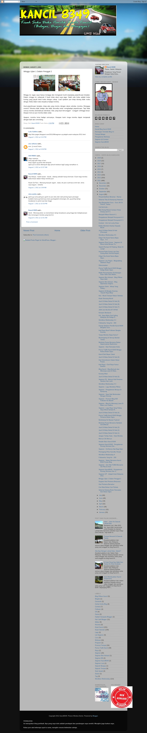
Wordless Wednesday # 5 (107, 235)
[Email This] (60, 123)
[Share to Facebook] (66, 123)
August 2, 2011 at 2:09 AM (37, 187)
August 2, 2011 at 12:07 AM (37, 167)
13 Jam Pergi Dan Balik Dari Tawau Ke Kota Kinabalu (113, 563)
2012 (99, 177)
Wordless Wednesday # (107, 454)
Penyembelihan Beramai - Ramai (110, 197)
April (101, 504)
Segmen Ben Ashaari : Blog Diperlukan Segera (108, 282)
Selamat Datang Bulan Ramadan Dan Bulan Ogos (110, 491)
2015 (99, 169)
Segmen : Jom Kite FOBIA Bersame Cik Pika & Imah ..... (111, 465)
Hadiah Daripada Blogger (103, 617)
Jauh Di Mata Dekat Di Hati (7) (109, 307)
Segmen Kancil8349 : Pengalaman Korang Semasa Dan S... (110, 470)
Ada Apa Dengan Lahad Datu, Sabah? (108, 551)
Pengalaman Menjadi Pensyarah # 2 (111, 217)
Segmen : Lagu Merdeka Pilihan (110, 387)
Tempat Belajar (100, 134)
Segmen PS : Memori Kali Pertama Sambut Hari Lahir (110, 380)
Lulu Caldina (33, 131)
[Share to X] (64, 123)
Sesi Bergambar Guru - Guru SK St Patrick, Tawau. (111, 203)
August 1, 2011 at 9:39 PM (37, 149)
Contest (97, 606)
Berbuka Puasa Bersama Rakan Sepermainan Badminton (110, 343)
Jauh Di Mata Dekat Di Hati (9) (109, 301)
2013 (99, 175)
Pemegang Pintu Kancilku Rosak (110, 452)
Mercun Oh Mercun (105, 439)
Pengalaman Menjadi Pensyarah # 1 (111, 220)
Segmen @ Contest (101, 139)
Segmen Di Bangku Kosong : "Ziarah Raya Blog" (108, 292)
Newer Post (28, 230)
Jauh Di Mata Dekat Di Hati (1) (109, 433)
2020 (99, 158)
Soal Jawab (99, 671)
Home (57, 230)
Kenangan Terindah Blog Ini (104, 132)
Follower (98, 609)
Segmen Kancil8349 (102, 142)
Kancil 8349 (32, 174)
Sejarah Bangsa (100, 666)
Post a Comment (32, 222)
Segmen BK (99, 658)
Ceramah (98, 601)
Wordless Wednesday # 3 (107, 384)
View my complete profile (103, 77)
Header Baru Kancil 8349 (107, 441)
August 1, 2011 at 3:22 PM (37, 137)
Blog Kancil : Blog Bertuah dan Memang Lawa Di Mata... (109, 370)
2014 (99, 172)
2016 (99, 166)
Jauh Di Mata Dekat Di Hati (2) (109, 430)
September (103, 191)
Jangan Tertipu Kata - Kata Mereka (111, 436)
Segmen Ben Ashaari (102, 655)
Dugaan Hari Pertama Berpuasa (110, 481)
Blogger (95, 716)
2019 (99, 161)
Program (98, 643)
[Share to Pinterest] (68, 123)
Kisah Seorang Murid (106, 298)
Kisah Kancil (99, 627)
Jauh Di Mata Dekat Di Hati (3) (109, 427)
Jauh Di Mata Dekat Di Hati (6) (109, 357)
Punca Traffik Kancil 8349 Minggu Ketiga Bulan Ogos (110, 269)
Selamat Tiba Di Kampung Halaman (111, 199)
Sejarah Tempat (100, 668)
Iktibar (97, 622)
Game (97, 614)
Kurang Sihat (103, 374)
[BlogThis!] (62, 123)
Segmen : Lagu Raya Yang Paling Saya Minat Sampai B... (110, 409)
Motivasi (98, 640)
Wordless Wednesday (102, 679)
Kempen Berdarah (105, 313)
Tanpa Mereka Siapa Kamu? (108, 335)
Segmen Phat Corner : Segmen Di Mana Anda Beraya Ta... (110, 243)
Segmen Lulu (99, 663)
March (101, 507)
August (101, 194)
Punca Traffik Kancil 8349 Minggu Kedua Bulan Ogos (110, 350)
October (102, 188)
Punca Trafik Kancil (101, 648)
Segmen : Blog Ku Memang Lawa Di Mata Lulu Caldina (111, 404)
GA (96, 612)
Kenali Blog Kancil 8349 (103, 129)
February (102, 509)
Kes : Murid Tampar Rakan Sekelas (111, 295)
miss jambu (32, 194)
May (100, 501)
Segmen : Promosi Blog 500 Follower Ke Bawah (108, 399)
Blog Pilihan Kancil (101, 596)
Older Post (85, 230)
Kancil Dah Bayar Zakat (107, 354)
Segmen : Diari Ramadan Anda (109, 347)
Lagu (96, 632)
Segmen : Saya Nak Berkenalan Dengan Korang (109, 395)
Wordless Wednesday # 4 (107, 320)
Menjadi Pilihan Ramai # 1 (107, 214)
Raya (97, 650)
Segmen (98, 653)
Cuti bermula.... (104, 207)
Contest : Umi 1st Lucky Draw (109, 223)
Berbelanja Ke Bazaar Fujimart (109, 420)
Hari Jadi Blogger (101, 619)
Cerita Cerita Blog (101, 604)
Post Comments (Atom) (41, 235)
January (102, 512)
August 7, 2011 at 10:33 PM (37, 203)
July (100, 495)
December (103, 183)
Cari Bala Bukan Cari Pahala (108, 487)
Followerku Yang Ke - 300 (107, 323)
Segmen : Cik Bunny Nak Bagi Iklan (111, 449)
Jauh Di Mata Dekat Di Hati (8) (109, 304)
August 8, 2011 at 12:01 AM (37, 218)
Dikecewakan (103, 265)
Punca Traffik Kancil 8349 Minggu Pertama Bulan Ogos (110, 416)
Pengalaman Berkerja (102, 137)
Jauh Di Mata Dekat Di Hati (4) (109, 412)
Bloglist (97, 599)
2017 (99, 163)
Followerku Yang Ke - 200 (107, 457)
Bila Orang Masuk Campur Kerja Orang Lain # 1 (110, 210)
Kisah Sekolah (100, 630)
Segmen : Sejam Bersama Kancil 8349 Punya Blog (110, 461)
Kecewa (97, 624)
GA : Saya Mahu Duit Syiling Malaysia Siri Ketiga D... (108, 316)
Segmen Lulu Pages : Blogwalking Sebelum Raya (110, 261)
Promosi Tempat (100, 645)
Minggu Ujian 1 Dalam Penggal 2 (110, 479)
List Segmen (99, 635)
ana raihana (32, 144)
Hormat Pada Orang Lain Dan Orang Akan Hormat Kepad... (109, 252)
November (103, 186)
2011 (99, 180)
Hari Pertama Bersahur (106, 484)
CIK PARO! (32, 156)
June (101, 498)
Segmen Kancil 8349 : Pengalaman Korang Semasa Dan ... (111, 445)
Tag (96, 676)
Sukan (97, 673)
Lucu (96, 637)
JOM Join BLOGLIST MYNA (108, 310)
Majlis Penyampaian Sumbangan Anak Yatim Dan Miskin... (110, 273)
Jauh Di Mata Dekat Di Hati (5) (109, 376)
